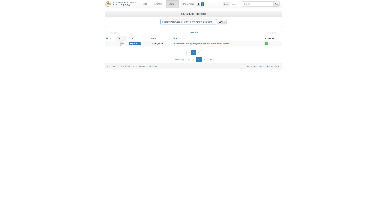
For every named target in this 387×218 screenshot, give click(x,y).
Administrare (187, 3)
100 (210, 59)
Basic (277, 66)
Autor (153, 38)
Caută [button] (172, 3)
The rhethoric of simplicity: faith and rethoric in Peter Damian (201, 43)
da (266, 44)
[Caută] (276, 4)
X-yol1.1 (135, 43)
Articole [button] (158, 3)
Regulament (252, 66)
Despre (270, 66)
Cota (131, 38)
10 (194, 59)
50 (204, 59)
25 (199, 59)
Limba (226, 4)
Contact (262, 66)
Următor (275, 32)
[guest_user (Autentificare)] (198, 4)
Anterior (112, 32)
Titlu (175, 38)
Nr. (107, 38)
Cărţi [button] (145, 3)
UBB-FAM (153, 66)
